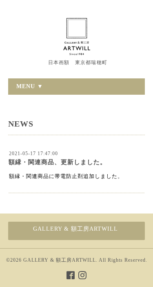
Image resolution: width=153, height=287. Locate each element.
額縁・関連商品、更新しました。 (57, 162)
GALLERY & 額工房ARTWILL (59, 260)
